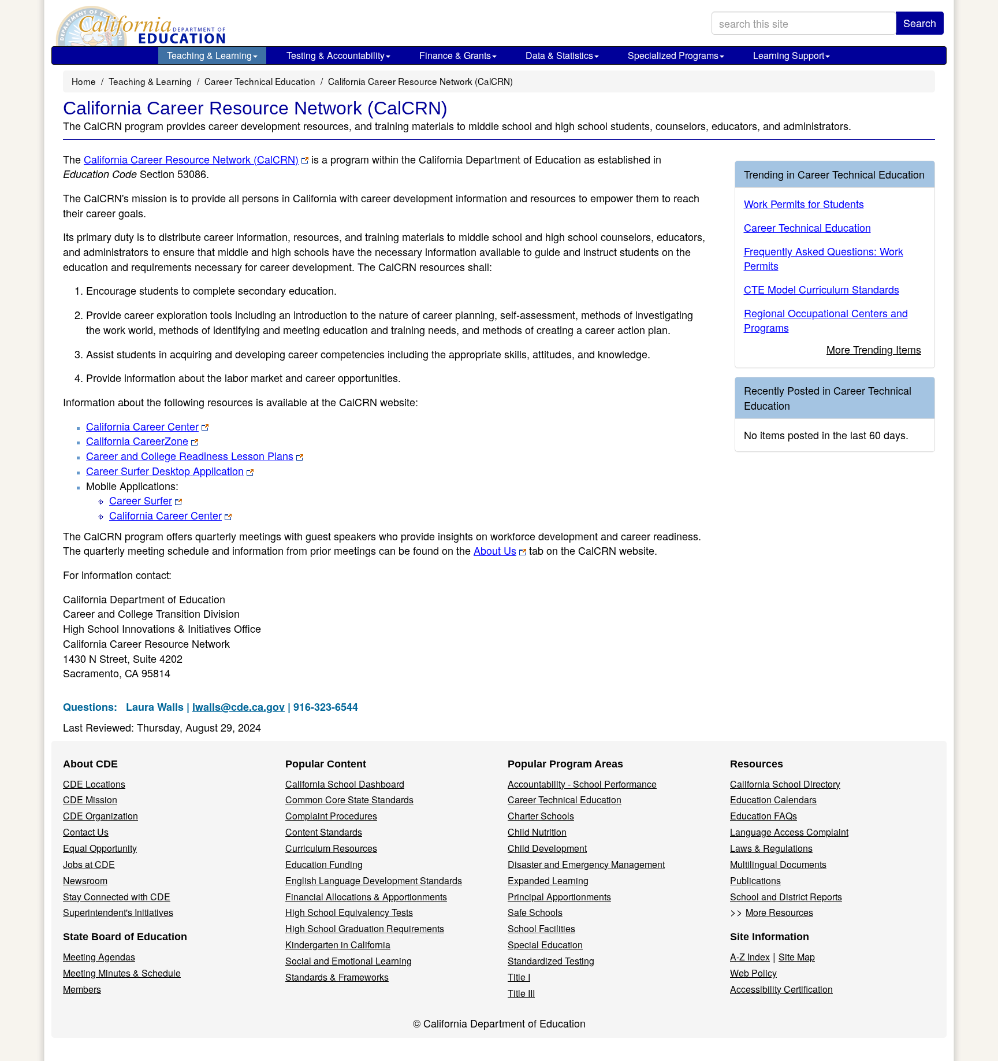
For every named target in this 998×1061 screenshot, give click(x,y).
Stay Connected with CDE (116, 896)
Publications (755, 880)
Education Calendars (773, 799)
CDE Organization (100, 815)
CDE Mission (90, 799)
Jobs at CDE (89, 864)
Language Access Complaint (789, 832)
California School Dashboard (344, 784)
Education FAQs (763, 815)
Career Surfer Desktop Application (165, 470)
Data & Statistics (559, 55)
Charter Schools (541, 815)
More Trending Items (873, 349)
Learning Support (788, 55)
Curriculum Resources (331, 848)
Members (82, 989)
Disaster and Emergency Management (586, 864)
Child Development (547, 848)
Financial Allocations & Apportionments (366, 896)
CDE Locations (94, 784)
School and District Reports (786, 896)
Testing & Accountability (335, 55)
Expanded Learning (548, 880)
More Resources (779, 912)
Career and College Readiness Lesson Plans (189, 455)
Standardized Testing (551, 960)
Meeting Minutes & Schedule (122, 973)
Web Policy (753, 973)
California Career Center (142, 425)
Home (84, 81)
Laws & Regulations (771, 848)
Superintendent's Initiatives (118, 912)
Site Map (797, 956)
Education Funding (324, 864)
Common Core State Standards (349, 799)
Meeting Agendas (99, 956)
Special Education (545, 944)
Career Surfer (140, 499)
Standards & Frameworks (337, 977)
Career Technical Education (259, 81)
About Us (495, 550)
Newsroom (85, 880)
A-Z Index (750, 956)
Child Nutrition (537, 832)
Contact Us (86, 832)
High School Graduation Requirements (364, 928)
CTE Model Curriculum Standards (821, 288)
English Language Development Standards (373, 880)
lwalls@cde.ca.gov (238, 706)
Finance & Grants (455, 55)
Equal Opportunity (100, 848)
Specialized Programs (673, 55)
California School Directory (785, 784)
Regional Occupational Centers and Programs (826, 320)
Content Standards (323, 832)
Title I (519, 977)
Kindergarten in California (337, 944)
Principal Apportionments (559, 896)
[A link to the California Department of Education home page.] (139, 26)
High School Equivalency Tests (349, 912)
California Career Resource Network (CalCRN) (191, 158)
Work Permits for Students (804, 203)
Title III (521, 993)
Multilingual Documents (778, 864)
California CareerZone (137, 440)
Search (919, 22)
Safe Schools (535, 912)
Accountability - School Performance (582, 784)
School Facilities (541, 928)
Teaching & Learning (209, 55)
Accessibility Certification (781, 989)
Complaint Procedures (331, 815)
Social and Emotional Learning (348, 960)
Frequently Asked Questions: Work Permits (823, 258)
